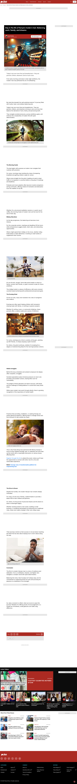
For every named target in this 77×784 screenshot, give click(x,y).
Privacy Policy (26, 774)
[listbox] (38, 700)
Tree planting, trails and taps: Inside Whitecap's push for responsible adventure (41, 728)
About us (25, 767)
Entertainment (33, 1)
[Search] (71, 1)
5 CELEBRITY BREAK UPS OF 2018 (7, 704)
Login (74, 1)
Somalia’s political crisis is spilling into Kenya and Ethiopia (15, 727)
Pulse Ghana (56, 769)
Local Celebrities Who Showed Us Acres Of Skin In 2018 (22, 705)
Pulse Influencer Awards (40, 770)
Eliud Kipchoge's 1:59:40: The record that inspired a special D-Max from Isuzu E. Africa (16, 737)
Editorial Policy (40, 767)
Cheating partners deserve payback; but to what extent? (68, 705)
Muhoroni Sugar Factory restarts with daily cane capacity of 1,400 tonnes (42, 719)
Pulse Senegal (70, 767)
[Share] (44, 36)
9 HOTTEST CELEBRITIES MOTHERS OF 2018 (39, 681)
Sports (44, 1)
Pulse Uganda (56, 772)
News (27, 1)
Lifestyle (39, 1)
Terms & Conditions (27, 772)
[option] (8, 701)
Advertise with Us (27, 769)
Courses (12, 772)
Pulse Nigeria (56, 767)
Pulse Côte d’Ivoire (69, 770)
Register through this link (13, 458)
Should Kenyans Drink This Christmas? (37, 704)
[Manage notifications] (74, 782)
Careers (49, 1)
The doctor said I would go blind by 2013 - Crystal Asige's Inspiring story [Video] (53, 706)
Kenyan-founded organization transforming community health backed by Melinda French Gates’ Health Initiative (42, 737)
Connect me (10, 638)
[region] (38, 700)
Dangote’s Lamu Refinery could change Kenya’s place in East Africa (15, 719)
